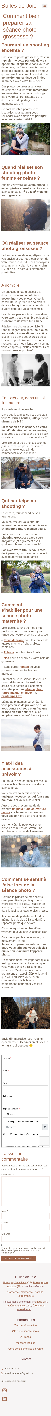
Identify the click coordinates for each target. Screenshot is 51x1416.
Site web (5, 1234)
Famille (39, 1292)
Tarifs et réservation (25, 1325)
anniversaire (24, 1305)
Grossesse (13, 1292)
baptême (11, 1305)
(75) (17, 1282)
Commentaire (8, 1175)
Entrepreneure (25, 1295)
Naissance (27, 1292)
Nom (4, 1211)
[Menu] (44, 6)
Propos (26, 1337)
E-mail (5, 1222)
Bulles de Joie (19, 6)
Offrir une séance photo (25, 1331)
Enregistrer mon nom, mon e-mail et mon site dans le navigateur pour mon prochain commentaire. (23, 1250)
